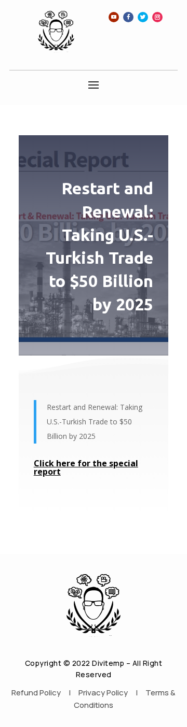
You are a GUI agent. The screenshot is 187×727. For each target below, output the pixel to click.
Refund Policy (36, 692)
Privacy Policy (103, 692)
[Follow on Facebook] (128, 17)
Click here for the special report (86, 467)
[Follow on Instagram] (157, 17)
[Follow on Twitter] (143, 17)
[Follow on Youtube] (114, 17)
